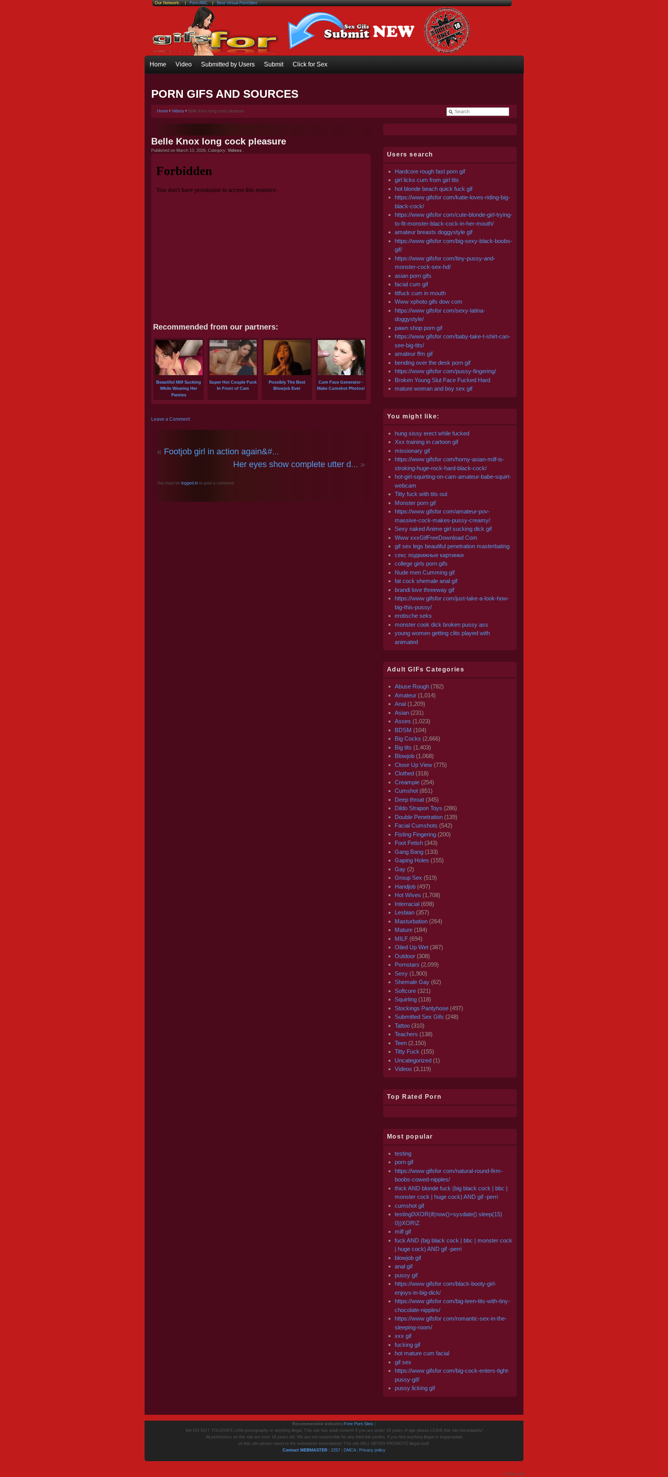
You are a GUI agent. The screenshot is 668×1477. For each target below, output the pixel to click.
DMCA (350, 1450)
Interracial (407, 904)
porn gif (404, 1162)
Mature (403, 929)
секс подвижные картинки (429, 555)
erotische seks (413, 615)
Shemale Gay (412, 982)
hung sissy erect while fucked (432, 433)
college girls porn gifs (421, 563)
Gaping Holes (412, 860)
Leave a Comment (170, 419)
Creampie (407, 782)
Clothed (404, 773)
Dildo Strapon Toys (418, 808)
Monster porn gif (415, 503)
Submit (273, 64)
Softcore (405, 990)
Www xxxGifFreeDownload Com (436, 537)
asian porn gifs (413, 275)
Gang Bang (409, 851)
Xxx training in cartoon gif (426, 442)
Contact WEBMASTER (305, 1450)
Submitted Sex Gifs (419, 1016)
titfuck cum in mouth (420, 293)
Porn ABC (198, 2)
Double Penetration (419, 817)
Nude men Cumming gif (425, 572)
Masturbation (411, 921)
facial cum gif (411, 284)
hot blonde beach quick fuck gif (433, 188)
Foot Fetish (409, 843)
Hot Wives (408, 895)
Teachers (406, 1034)
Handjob (405, 886)
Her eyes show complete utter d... (295, 464)
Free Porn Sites (358, 1423)
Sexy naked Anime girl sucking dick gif (443, 528)
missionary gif (412, 450)
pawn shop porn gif (418, 328)
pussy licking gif (415, 1388)
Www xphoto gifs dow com (428, 301)
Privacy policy (372, 1450)
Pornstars (407, 964)
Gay (400, 869)
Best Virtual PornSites (237, 2)
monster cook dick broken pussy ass (441, 624)
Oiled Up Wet (411, 947)
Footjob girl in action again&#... (221, 451)
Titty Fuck (407, 1051)
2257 (335, 1450)
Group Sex (408, 877)
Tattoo (402, 1025)
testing (403, 1153)
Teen (401, 1043)
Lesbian (404, 912)
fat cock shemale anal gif (426, 581)
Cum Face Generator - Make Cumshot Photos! (341, 385)
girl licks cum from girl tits (427, 180)
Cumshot (406, 790)
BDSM (403, 730)
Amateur (405, 695)
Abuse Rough (412, 686)
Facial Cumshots (416, 825)
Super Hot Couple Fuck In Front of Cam (233, 385)
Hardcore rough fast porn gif (430, 171)
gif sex (403, 1362)
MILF (401, 938)
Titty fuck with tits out (421, 494)
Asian (402, 712)
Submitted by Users (228, 64)
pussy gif (406, 1275)
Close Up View (413, 764)
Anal (400, 703)
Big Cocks (408, 738)
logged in (189, 483)
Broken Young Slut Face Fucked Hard (442, 380)
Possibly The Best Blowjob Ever (287, 385)
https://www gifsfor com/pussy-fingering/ (445, 371)
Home (158, 64)
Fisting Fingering (415, 834)
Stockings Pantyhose (421, 1008)
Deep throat (409, 799)
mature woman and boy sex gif (433, 388)
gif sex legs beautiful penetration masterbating (452, 546)
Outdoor (405, 956)
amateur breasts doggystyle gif (433, 232)
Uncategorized (413, 1060)
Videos (178, 111)
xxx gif (403, 1336)
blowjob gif (408, 1257)
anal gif (403, 1266)
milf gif (403, 1231)
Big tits (403, 747)
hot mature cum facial (422, 1353)
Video (184, 64)
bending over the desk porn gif (432, 362)
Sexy (401, 973)
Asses (403, 721)
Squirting (406, 999)
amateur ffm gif (414, 353)
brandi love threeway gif (424, 589)
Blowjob (404, 756)
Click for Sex (310, 64)
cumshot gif (409, 1205)
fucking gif (407, 1344)
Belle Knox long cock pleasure (218, 141)
